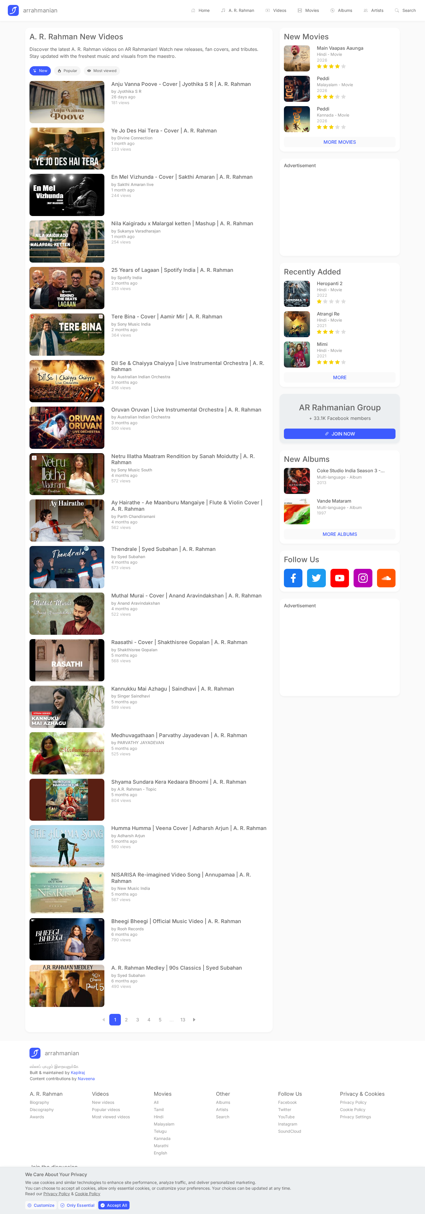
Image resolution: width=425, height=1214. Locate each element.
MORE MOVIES (340, 142)
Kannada (162, 1138)
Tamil (159, 1109)
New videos (103, 1102)
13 (182, 1020)
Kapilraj (78, 1072)
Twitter (284, 1109)
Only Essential (81, 1205)
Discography (42, 1109)
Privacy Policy (353, 1102)
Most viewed (105, 70)
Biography (39, 1102)
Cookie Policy (352, 1109)
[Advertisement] (340, 211)
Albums (345, 10)
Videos (279, 10)
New (43, 70)
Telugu (160, 1131)
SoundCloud (289, 1131)
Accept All (117, 1205)
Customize (44, 1205)
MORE (340, 377)
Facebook (287, 1102)
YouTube (286, 1116)
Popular (70, 70)
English (160, 1152)
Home (204, 10)
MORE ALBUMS (340, 534)
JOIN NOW (343, 434)
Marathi (161, 1145)
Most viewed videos (111, 1116)
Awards (37, 1116)
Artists (377, 10)
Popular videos (106, 1109)
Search (409, 10)
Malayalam (164, 1123)
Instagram (287, 1123)
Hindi (158, 1116)
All (156, 1102)
